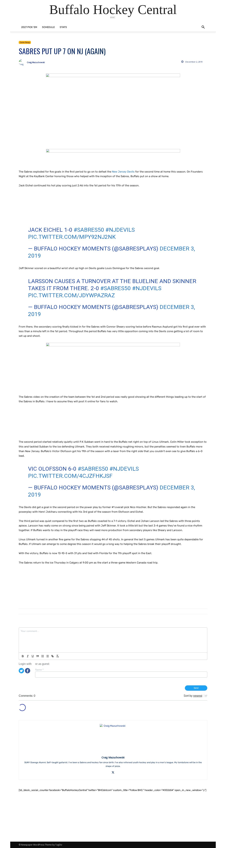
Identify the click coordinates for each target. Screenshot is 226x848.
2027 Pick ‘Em (29, 27)
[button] (203, 27)
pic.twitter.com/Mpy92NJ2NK (72, 236)
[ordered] (42, 656)
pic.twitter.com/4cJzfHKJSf (70, 475)
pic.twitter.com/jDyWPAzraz (71, 295)
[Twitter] (21, 670)
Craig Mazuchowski (36, 62)
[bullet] (47, 656)
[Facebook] (27, 670)
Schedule (48, 27)
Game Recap (25, 42)
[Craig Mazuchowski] (23, 62)
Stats (63, 27)
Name (39, 669)
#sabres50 (89, 229)
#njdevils (120, 229)
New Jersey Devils (123, 171)
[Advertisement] (83, 210)
